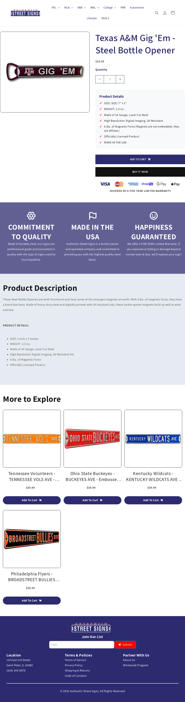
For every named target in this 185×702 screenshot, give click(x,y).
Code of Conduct (76, 676)
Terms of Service (75, 660)
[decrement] (100, 79)
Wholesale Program (135, 665)
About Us (129, 660)
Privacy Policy (74, 665)
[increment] (120, 79)
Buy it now (140, 172)
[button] (157, 13)
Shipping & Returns (77, 670)
